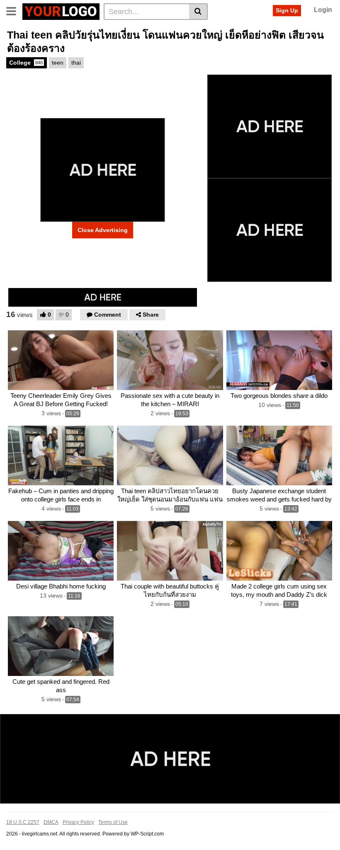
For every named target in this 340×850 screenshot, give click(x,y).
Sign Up (287, 10)
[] (198, 11)
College (26, 62)
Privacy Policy (78, 822)
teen (57, 62)
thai (76, 62)
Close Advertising (103, 230)
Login (323, 9)
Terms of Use (113, 822)
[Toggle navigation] (14, 10)
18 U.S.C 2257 (22, 822)
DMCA (51, 822)
